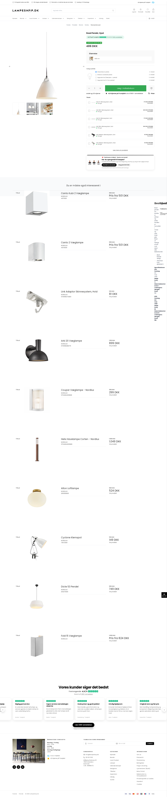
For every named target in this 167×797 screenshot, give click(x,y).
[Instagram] (18, 767)
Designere (113, 768)
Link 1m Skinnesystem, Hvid (104, 102)
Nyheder (113, 754)
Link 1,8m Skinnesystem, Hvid (104, 110)
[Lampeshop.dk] (26, 10)
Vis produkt (150, 103)
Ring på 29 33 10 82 (124, 165)
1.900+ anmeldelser (117, 37)
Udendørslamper (115, 766)
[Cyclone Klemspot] (36, 557)
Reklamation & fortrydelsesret (142, 775)
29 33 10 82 (89, 757)
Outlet (112, 780)
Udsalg (112, 777)
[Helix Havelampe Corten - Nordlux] (36, 458)
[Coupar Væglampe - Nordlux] (36, 409)
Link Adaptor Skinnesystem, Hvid (105, 143)
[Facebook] (14, 767)
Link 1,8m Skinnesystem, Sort (104, 127)
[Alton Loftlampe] (36, 508)
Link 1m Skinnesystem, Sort (104, 119)
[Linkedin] (22, 767)
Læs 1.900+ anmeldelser (83, 725)
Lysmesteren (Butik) (143, 768)
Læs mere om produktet (120, 150)
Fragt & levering (142, 766)
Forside (15, 794)
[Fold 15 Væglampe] (36, 655)
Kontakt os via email (109, 165)
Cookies (139, 784)
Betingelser (140, 763)
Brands (112, 757)
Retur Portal (140, 771)
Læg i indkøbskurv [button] (125, 88)
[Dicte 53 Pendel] (36, 606)
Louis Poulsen (114, 760)
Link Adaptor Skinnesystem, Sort (105, 135)
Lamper (112, 763)
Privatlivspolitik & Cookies (145, 778)
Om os (139, 754)
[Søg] (113, 11)
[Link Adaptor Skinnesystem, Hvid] (36, 311)
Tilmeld (150, 743)
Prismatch (140, 757)
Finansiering (141, 760)
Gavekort (140, 781)
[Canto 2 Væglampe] (36, 262)
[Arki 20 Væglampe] (36, 360)
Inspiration (113, 774)
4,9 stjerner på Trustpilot (144, 2)
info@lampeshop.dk (92, 754)
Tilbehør (113, 771)
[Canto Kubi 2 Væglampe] (36, 213)
